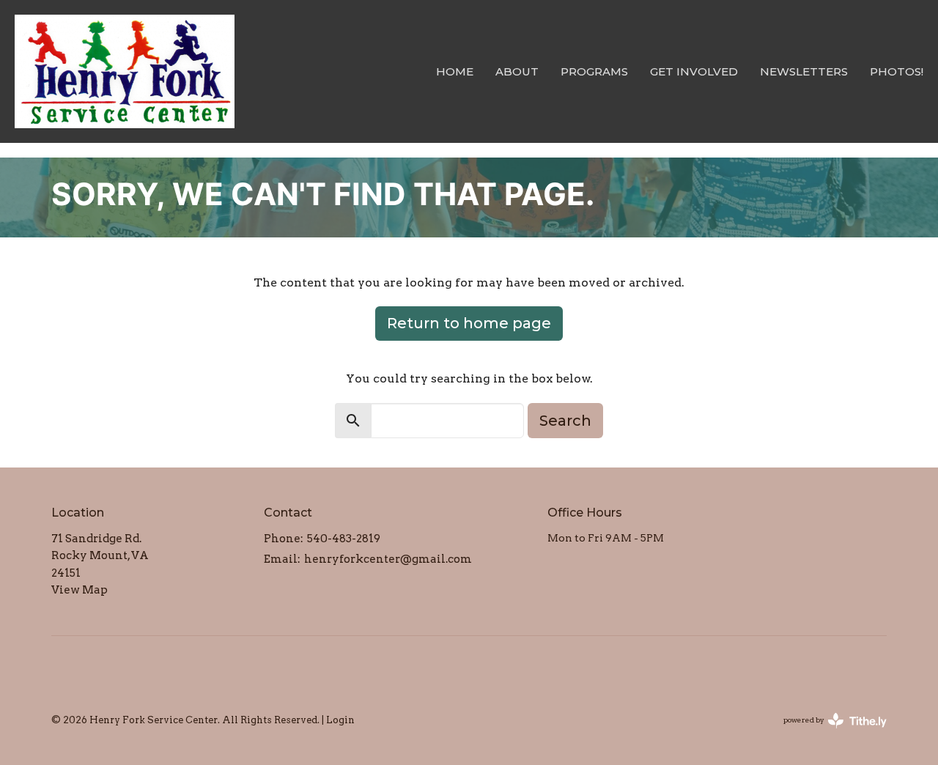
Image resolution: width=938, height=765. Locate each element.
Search (565, 420)
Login (340, 719)
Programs (594, 71)
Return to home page (469, 323)
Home (454, 71)
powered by (827, 732)
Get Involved (694, 71)
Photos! (896, 71)
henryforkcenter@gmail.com (388, 559)
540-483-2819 (343, 538)
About (517, 71)
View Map (79, 589)
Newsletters (804, 71)
